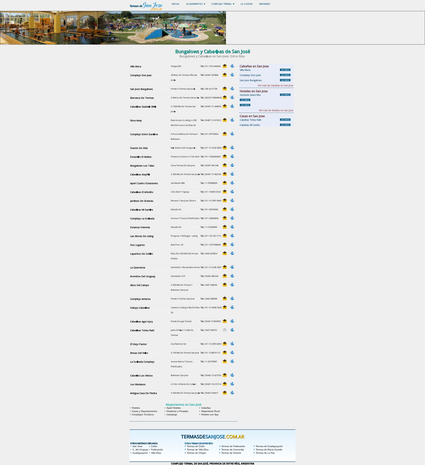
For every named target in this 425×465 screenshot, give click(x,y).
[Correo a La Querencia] (224, 267)
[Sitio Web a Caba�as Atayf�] (232, 174)
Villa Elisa (156, 453)
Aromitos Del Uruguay (142, 276)
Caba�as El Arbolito (141, 192)
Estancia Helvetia (140, 227)
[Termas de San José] (146, 10)
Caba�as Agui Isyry (141, 321)
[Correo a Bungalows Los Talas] (224, 165)
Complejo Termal (222, 3)
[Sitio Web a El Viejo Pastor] (232, 344)
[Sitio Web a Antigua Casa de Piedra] (232, 393)
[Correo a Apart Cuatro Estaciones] (224, 183)
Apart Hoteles (174, 408)
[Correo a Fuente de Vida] (224, 147)
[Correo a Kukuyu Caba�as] (224, 307)
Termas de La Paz (265, 453)
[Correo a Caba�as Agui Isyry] (224, 321)
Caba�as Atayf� (140, 174)
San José (137, 446)
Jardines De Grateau (141, 200)
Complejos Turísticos (143, 414)
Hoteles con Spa (209, 414)
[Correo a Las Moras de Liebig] (224, 235)
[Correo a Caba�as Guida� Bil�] (224, 106)
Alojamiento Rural (210, 411)
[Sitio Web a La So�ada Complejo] (232, 361)
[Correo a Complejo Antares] (224, 298)
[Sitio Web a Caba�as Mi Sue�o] (232, 209)
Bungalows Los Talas (142, 165)
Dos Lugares (137, 244)
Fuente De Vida (139, 148)
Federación (157, 449)
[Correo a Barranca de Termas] (224, 97)
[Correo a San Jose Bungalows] (224, 88)
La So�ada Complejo (142, 361)
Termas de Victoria (231, 453)
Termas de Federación (233, 446)
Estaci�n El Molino (141, 156)
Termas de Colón (196, 446)
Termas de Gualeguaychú (269, 446)
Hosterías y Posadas (177, 411)
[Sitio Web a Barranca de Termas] (232, 97)
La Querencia (137, 267)
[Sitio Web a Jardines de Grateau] (232, 200)
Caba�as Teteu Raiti (142, 330)
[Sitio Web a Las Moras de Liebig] (232, 235)
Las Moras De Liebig (142, 236)
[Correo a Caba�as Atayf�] (224, 174)
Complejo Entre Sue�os (144, 134)
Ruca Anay (136, 120)
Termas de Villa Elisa (198, 449)
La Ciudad (247, 3)
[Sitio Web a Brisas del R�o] (232, 352)
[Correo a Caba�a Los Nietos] (224, 375)
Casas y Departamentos (144, 411)
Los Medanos (138, 384)
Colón (154, 446)
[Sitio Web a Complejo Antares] (232, 298)
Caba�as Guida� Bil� (143, 106)
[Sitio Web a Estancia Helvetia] (232, 227)
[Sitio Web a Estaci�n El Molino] (232, 156)
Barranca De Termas (142, 97)
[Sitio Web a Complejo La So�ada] (232, 218)
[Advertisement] (266, 148)
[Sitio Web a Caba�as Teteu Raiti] (232, 330)
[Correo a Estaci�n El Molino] (224, 156)
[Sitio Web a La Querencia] (232, 267)
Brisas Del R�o (139, 352)
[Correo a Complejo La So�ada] (224, 218)
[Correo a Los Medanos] (224, 384)
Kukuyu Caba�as (140, 307)
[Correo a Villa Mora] (224, 66)
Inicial (176, 3)
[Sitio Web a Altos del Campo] (232, 285)
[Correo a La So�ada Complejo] (224, 361)
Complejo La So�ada (142, 218)
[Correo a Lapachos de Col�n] (224, 253)
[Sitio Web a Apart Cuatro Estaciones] (232, 183)
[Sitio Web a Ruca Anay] (232, 120)
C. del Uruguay (140, 449)
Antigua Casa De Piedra (143, 393)
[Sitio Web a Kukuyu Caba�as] (232, 307)
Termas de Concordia (232, 449)
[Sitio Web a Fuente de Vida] (232, 147)
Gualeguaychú (140, 453)
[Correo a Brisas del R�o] (224, 352)
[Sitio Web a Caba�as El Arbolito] (232, 191)
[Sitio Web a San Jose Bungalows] (232, 88)
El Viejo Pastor (138, 344)
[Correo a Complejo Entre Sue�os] (224, 134)
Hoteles (136, 408)
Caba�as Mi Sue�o (141, 209)
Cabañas (206, 408)
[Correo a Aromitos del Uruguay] (224, 276)
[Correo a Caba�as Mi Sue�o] (224, 209)
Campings (172, 414)
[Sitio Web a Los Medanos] (232, 384)
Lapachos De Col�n (141, 253)
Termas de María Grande (269, 449)
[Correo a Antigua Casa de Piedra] (224, 393)
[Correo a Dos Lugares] (224, 244)
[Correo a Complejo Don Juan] (224, 75)
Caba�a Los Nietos (141, 375)
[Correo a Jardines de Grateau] (224, 200)
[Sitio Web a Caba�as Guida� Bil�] (232, 106)
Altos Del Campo (139, 285)
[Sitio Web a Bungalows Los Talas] (232, 165)
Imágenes (264, 3)
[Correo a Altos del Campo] (224, 285)
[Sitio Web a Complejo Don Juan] (232, 75)
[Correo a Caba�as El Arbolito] (224, 191)
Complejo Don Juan (141, 75)
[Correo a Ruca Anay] (224, 120)
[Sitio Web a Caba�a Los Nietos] (232, 375)
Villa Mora (135, 66)
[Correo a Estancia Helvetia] (224, 227)
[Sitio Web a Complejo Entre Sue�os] (232, 134)
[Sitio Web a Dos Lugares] (232, 244)
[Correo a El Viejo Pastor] (224, 344)
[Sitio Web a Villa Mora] (232, 66)
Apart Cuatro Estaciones (144, 183)
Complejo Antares (140, 298)
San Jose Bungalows (141, 89)
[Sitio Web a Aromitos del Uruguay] (232, 276)
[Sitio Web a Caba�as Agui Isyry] (232, 321)
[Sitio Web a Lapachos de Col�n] (232, 253)
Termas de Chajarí (196, 453)
